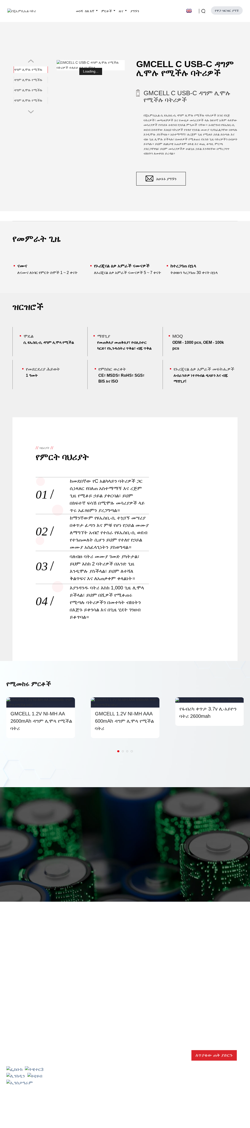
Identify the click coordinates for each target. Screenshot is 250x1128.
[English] (192, 10)
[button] (43, 85)
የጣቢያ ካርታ (157, 1117)
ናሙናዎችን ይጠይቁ (158, 894)
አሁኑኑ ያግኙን (166, 179)
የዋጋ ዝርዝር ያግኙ (227, 10)
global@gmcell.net (31, 1054)
